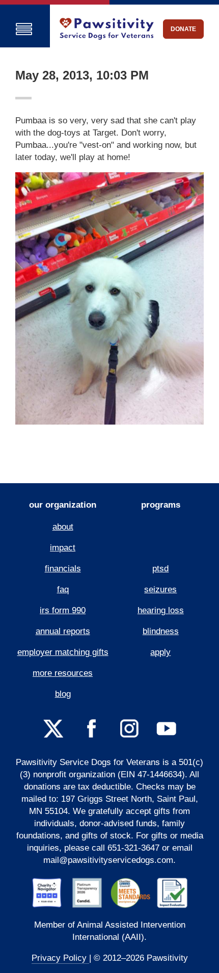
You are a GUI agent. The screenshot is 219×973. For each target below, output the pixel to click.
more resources (63, 673)
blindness (161, 631)
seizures (160, 589)
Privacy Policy (60, 958)
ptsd (160, 568)
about (62, 527)
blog (63, 694)
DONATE (183, 29)
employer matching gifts (62, 652)
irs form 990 (63, 610)
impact (62, 548)
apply (160, 652)
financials (63, 568)
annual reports (63, 631)
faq (63, 589)
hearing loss (161, 610)
